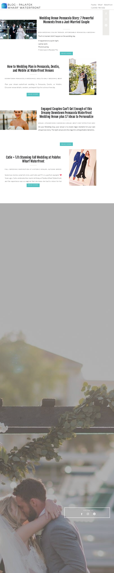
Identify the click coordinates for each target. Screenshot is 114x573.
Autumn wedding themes (59, 169)
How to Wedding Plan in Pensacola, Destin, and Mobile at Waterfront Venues (33, 69)
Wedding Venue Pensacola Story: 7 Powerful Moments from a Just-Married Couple (66, 20)
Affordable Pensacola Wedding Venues (84, 32)
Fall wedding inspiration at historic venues (26, 169)
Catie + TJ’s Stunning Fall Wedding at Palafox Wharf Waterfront (33, 159)
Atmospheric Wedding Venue (58, 123)
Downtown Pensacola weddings (20, 78)
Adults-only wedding (47, 78)
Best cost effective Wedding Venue (89, 123)
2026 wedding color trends (51, 32)
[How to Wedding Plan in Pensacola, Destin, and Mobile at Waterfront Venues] (82, 77)
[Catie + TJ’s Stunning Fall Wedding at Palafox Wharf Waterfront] (82, 167)
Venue (41, 123)
